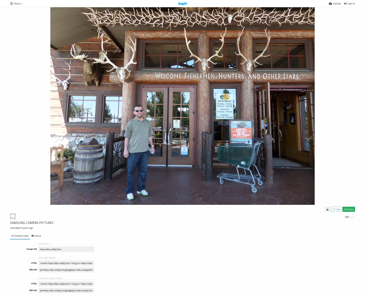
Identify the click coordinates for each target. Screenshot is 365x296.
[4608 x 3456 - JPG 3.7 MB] (327, 209)
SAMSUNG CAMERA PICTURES (31, 222)
